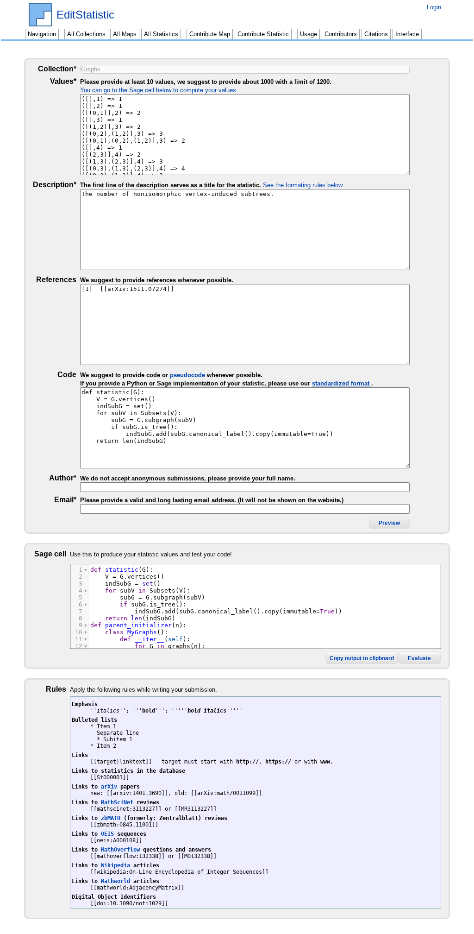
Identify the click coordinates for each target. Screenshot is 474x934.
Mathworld (115, 881)
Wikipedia (115, 865)
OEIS (107, 834)
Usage (308, 34)
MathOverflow (120, 849)
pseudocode (187, 375)
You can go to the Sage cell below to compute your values (158, 90)
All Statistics (161, 34)
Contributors (340, 34)
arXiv (109, 786)
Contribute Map (209, 34)
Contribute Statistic (263, 34)
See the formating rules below (303, 185)
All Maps (125, 34)
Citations (376, 34)
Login (434, 7)
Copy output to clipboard (362, 658)
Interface (407, 34)
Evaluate (419, 658)
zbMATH (110, 818)
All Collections (86, 34)
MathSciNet (117, 802)
